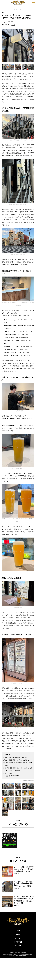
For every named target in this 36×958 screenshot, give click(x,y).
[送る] (21, 824)
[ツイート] (9, 824)
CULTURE (18, 942)
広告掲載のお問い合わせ (15, 952)
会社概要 (24, 952)
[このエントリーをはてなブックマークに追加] (26, 824)
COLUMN (18, 946)
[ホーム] (3, 9)
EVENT (18, 938)
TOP (18, 931)
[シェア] (15, 824)
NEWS (18, 934)
